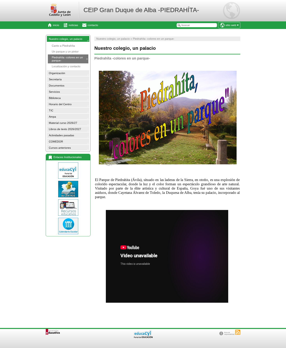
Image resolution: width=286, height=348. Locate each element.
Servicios (54, 91)
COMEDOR (56, 141)
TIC (51, 110)
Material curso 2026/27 (63, 122)
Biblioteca (55, 98)
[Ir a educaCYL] (143, 337)
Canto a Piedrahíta (63, 45)
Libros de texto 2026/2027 (65, 129)
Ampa (52, 116)
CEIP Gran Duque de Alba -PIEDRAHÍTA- (141, 9)
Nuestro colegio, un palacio (65, 38)
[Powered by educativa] (53, 332)
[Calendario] (68, 226)
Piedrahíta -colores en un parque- (67, 59)
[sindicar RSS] (237, 332)
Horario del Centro (60, 104)
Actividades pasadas (61, 135)
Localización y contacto (66, 66)
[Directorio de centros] (68, 189)
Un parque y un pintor (65, 51)
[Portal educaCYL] (68, 170)
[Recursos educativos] (68, 207)
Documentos (56, 85)
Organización (57, 73)
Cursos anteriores (60, 147)
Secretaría (55, 79)
